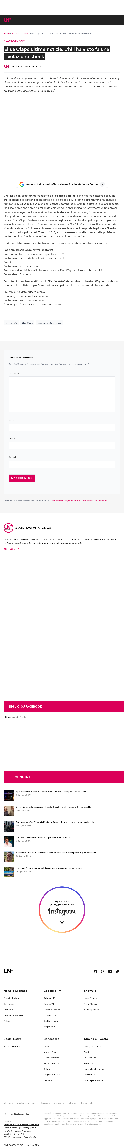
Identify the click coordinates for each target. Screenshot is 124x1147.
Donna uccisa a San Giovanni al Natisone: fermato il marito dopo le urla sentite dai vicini (55, 822)
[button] (118, 20)
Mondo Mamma (51, 1057)
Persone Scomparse (13, 1015)
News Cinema (91, 998)
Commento (14, 373)
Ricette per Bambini (93, 1080)
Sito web (12, 457)
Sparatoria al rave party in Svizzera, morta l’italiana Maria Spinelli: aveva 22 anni (51, 791)
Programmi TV (51, 1015)
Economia (8, 1009)
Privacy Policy (88, 1103)
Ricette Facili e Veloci (94, 1069)
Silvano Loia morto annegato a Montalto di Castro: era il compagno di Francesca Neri (54, 807)
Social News (12, 1039)
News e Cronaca (20, 33)
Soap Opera (49, 1026)
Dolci (86, 1052)
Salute (47, 1069)
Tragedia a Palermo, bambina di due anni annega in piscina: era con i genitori (49, 868)
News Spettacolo (92, 1009)
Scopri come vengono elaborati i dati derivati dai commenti (79, 500)
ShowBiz (90, 991)
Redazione (45, 1103)
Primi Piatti (89, 1063)
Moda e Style (50, 1052)
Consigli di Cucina (92, 1046)
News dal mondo (12, 1046)
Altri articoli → (12, 549)
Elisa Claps (27, 322)
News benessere (52, 1063)
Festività (48, 1080)
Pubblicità (73, 1103)
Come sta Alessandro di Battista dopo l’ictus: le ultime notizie (43, 837)
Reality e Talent (51, 1021)
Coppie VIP (49, 1004)
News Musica (90, 1004)
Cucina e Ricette (96, 1039)
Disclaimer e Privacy (27, 1103)
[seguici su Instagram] (103, 971)
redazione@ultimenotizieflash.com (21, 1124)
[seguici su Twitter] (117, 971)
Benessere (51, 1039)
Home (7, 33)
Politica (7, 1021)
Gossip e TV (52, 991)
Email (12, 438)
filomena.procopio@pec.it (23, 1127)
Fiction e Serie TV (52, 1009)
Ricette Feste (90, 1074)
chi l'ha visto (11, 322)
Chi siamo (8, 1103)
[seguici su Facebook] (96, 971)
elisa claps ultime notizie (49, 322)
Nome (12, 420)
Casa (46, 1046)
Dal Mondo (9, 1004)
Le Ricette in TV (91, 1057)
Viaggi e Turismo (52, 1074)
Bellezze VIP (49, 998)
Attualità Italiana (11, 998)
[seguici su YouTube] (110, 971)
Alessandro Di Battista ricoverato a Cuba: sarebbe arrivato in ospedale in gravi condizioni (56, 852)
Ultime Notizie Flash (15, 717)
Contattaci (59, 1103)
